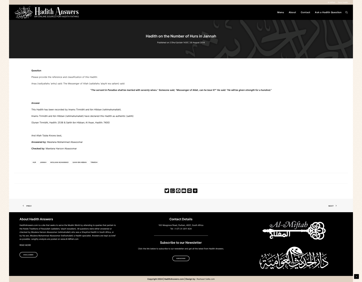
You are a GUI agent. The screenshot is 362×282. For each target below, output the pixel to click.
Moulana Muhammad (59, 162)
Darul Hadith (343, 2)
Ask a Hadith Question (328, 12)
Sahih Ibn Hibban (80, 162)
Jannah (43, 162)
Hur (34, 162)
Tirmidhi (93, 162)
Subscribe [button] (181, 258)
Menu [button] (280, 12)
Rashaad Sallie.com (206, 279)
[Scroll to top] (356, 276)
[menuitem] (332, 2)
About (292, 12)
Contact (305, 12)
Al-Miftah (331, 2)
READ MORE (25, 245)
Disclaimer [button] (28, 255)
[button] (346, 12)
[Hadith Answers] (47, 12)
